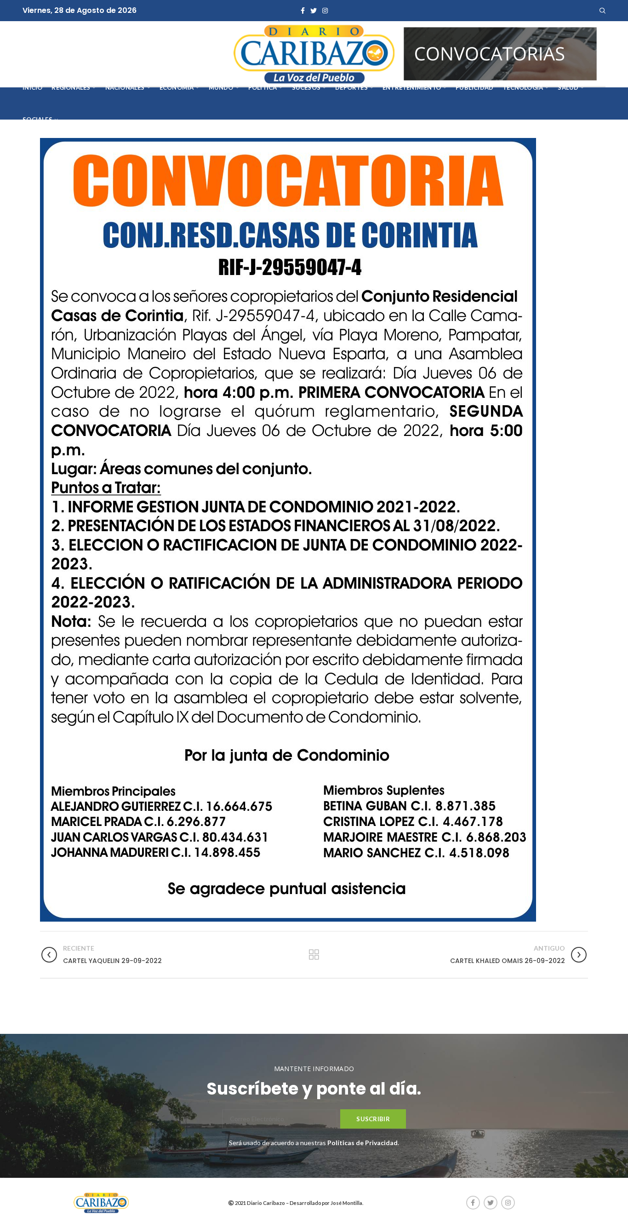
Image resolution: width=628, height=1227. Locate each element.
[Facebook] (303, 11)
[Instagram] (325, 11)
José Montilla (346, 1203)
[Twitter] (314, 11)
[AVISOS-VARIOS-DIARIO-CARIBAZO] (500, 53)
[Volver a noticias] (314, 955)
